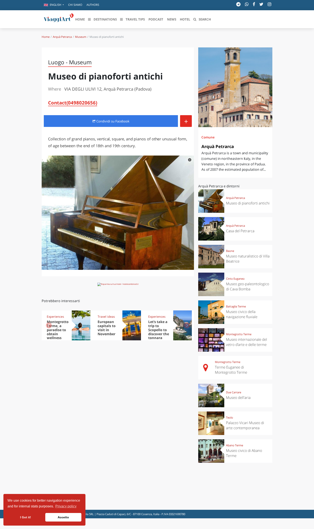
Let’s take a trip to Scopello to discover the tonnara (158, 329)
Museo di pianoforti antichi (248, 203)
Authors (93, 5)
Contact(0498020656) (72, 102)
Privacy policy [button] (65, 506)
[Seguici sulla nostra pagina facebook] (254, 4)
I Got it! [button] (25, 517)
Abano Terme (234, 445)
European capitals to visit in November (107, 327)
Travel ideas (106, 316)
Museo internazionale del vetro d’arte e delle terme (246, 342)
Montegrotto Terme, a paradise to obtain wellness (58, 329)
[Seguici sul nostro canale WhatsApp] (246, 4)
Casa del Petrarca (240, 230)
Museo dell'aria (238, 397)
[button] (54, 5)
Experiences (55, 316)
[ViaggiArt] (59, 19)
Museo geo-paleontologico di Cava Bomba (247, 286)
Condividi (112, 121)
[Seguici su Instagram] (269, 4)
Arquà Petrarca (62, 37)
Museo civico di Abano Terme (244, 453)
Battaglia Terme (236, 306)
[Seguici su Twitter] (261, 4)
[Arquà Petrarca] (235, 87)
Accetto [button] (63, 517)
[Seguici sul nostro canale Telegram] (238, 4)
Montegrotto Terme (238, 334)
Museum (80, 37)
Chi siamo (75, 5)
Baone (230, 251)
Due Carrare (233, 392)
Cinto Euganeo (235, 279)
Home (46, 37)
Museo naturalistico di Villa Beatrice (248, 259)
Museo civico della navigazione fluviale (241, 314)
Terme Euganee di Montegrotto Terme (231, 370)
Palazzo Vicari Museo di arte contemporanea (245, 425)
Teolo (229, 417)
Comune (208, 137)
